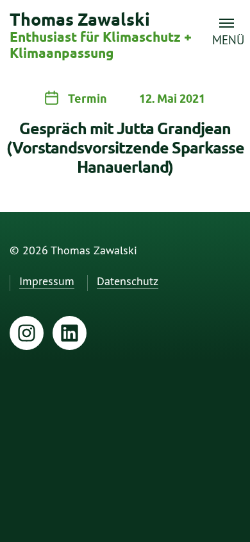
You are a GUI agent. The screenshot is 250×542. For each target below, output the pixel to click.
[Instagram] (27, 333)
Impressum (46, 281)
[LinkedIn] (70, 333)
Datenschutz (127, 281)
